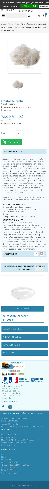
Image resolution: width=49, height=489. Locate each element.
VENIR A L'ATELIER (9, 473)
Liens (3, 457)
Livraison (6, 460)
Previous (37, 269)
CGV (3, 454)
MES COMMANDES (9, 435)
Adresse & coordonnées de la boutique (21, 413)
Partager (36, 254)
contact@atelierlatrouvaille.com (25, 427)
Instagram (42, 254)
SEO (35, 485)
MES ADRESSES (8, 437)
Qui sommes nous (10, 462)
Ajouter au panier (22, 309)
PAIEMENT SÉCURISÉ (12, 337)
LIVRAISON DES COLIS (12, 329)
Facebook (3, 407)
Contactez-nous (9, 468)
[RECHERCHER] (29, 15)
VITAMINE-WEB (25, 485)
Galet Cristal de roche (15, 316)
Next (41, 269)
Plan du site (7, 470)
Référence (5, 124)
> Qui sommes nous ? (12, 386)
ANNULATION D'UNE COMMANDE (16, 443)
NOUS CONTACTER (11, 345)
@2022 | (15, 485)
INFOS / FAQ (8, 353)
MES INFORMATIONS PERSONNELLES (17, 440)
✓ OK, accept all (29, 6)
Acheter (11, 142)
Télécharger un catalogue (15, 465)
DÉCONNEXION (8, 445)
